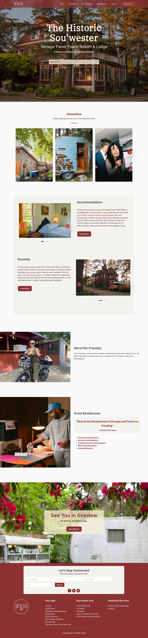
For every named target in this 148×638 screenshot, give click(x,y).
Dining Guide (50, 614)
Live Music (81, 608)
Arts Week (80, 611)
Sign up (60, 585)
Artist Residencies (83, 606)
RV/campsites (82, 218)
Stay (62, 4)
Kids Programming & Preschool (88, 616)
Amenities (72, 4)
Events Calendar (51, 616)
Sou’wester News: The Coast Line (58, 624)
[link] (34, 155)
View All (74, 123)
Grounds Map (50, 622)
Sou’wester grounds (28, 267)
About (113, 4)
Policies (48, 606)
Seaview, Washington (104, 218)
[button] (65, 4)
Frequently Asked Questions (55, 611)
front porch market (33, 275)
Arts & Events (87, 4)
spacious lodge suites (109, 215)
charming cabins (94, 215)
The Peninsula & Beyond (54, 619)
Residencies (101, 4)
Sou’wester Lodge (94, 210)
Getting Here (50, 608)
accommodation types (99, 212)
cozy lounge (31, 272)
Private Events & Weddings (118, 606)
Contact (111, 608)
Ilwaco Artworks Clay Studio (87, 614)
